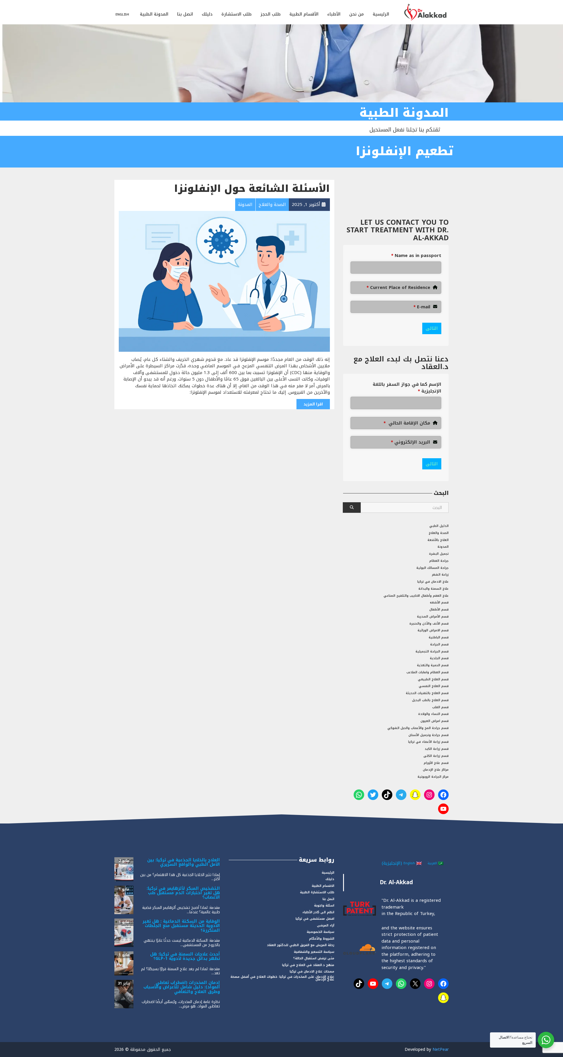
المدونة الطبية (154, 14)
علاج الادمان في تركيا (433, 581)
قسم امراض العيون (434, 721)
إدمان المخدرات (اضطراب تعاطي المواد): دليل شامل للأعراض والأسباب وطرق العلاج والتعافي (181, 987)
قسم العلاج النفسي (434, 686)
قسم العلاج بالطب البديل (430, 700)
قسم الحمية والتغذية (433, 665)
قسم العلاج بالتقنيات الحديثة (427, 693)
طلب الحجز (270, 14)
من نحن (356, 14)
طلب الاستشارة (236, 14)
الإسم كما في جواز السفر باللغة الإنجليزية (407, 387)
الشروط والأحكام (321, 938)
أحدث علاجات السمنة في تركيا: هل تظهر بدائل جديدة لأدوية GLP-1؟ (185, 956)
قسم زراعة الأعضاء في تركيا (428, 742)
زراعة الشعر (440, 574)
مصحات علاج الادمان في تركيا (312, 971)
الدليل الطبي (439, 526)
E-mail (421, 307)
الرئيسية (381, 14)
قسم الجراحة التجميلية (432, 651)
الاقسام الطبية (323, 886)
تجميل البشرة (439, 554)
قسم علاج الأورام (436, 763)
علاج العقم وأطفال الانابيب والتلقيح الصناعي (416, 595)
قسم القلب (440, 707)
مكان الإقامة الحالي (407, 423)
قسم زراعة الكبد (437, 749)
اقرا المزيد (313, 404)
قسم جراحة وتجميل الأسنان (428, 735)
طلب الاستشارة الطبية (317, 892)
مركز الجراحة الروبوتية (433, 776)
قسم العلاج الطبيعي (433, 679)
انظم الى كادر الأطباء (318, 912)
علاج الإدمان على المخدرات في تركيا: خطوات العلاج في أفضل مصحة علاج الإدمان (282, 978)
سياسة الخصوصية (320, 932)
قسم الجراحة (439, 644)
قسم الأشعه (439, 602)
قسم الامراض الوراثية (433, 630)
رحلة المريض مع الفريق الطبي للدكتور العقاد (300, 945)
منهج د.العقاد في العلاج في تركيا (308, 965)
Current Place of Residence (398, 287)
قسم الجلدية (439, 658)
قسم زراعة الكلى (436, 756)
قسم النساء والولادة (433, 714)
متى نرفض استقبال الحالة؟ (313, 958)
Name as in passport (416, 255)
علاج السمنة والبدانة (433, 588)
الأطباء (333, 14)
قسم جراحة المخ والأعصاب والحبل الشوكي (418, 728)
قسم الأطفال (439, 609)
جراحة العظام (439, 561)
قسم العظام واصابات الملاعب (427, 672)
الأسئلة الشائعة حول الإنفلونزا (252, 189)
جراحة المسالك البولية (432, 568)
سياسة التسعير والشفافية (314, 952)
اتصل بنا (185, 14)
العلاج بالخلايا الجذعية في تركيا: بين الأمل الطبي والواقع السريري (183, 862)
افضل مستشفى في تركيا (315, 918)
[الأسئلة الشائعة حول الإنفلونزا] (224, 281)
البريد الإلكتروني (410, 442)
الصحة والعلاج (439, 533)
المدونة (443, 546)
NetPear (441, 1049)
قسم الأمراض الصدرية (433, 616)
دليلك (207, 14)
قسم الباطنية (439, 637)
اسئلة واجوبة (324, 905)
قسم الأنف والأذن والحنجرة (429, 623)
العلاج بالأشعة (438, 540)
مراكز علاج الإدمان (436, 769)
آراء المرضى (325, 925)
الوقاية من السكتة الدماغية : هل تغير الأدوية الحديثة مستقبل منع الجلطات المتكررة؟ (181, 925)
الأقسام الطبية (303, 14)
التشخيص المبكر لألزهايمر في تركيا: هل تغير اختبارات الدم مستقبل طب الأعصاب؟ (183, 893)
